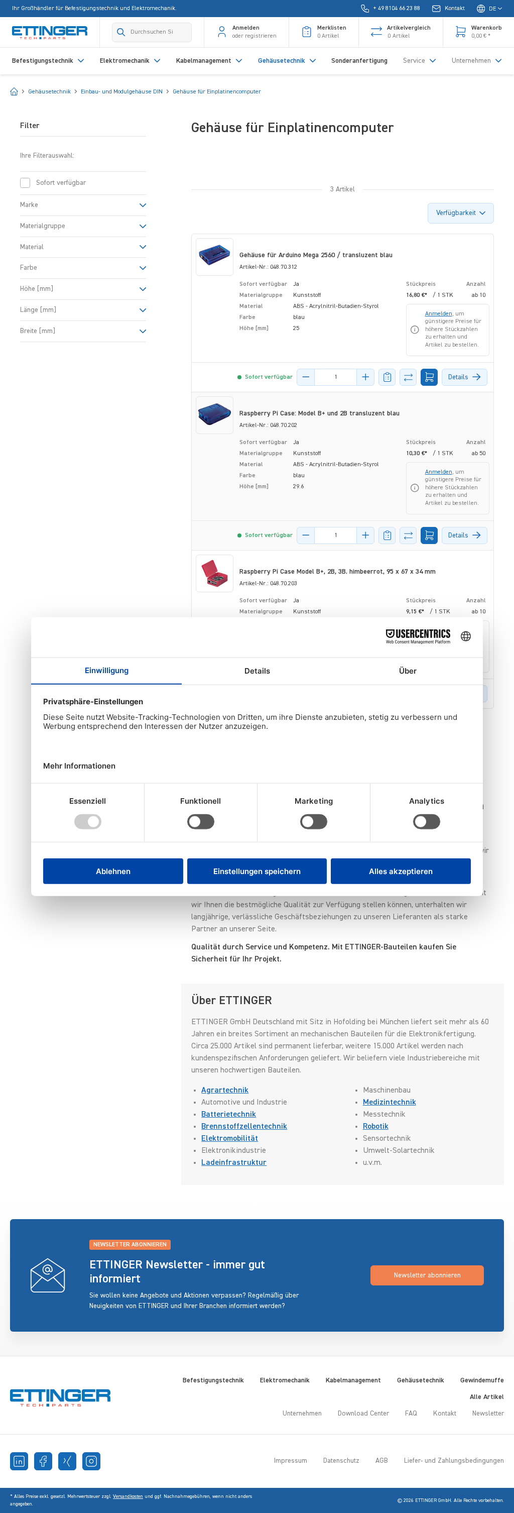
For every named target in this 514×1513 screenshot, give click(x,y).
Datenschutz (341, 1460)
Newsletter (488, 1413)
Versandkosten (128, 1496)
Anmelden (438, 314)
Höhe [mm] (36, 288)
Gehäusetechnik (420, 1380)
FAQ (411, 1413)
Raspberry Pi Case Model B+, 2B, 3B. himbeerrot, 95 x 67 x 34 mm (337, 571)
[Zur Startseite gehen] (49, 32)
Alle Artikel (487, 1396)
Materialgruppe (42, 226)
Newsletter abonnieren (427, 1275)
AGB (381, 1460)
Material (32, 247)
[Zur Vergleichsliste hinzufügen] (408, 377)
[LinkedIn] (19, 1461)
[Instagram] (91, 1461)
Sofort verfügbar (61, 182)
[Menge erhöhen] (365, 377)
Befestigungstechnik (213, 1380)
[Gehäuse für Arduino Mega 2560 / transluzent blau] (214, 257)
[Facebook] (43, 1461)
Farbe (28, 267)
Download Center (363, 1413)
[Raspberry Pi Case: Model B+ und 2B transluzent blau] (214, 415)
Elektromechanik (285, 1380)
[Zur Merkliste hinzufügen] (387, 377)
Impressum (290, 1460)
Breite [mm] (37, 331)
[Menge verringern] (306, 377)
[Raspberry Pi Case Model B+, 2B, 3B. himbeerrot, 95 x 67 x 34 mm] (214, 573)
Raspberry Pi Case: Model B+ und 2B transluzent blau (319, 413)
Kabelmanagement (353, 1380)
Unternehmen (302, 1413)
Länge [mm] (38, 309)
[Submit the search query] (121, 32)
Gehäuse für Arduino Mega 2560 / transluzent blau (316, 255)
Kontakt (444, 1413)
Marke (29, 204)
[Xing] (67, 1461)
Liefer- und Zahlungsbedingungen (454, 1460)
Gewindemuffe (482, 1380)
